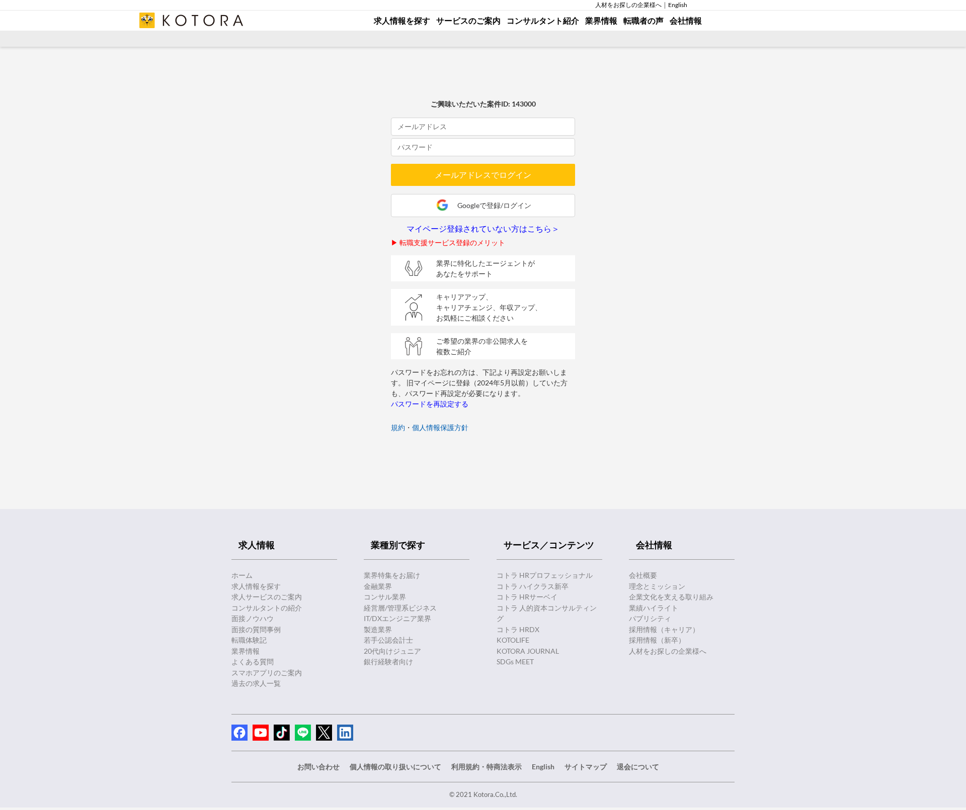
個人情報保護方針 (440, 427)
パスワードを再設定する (429, 403)
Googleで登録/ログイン (494, 205)
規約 (398, 427)
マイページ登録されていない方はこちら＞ (483, 228)
